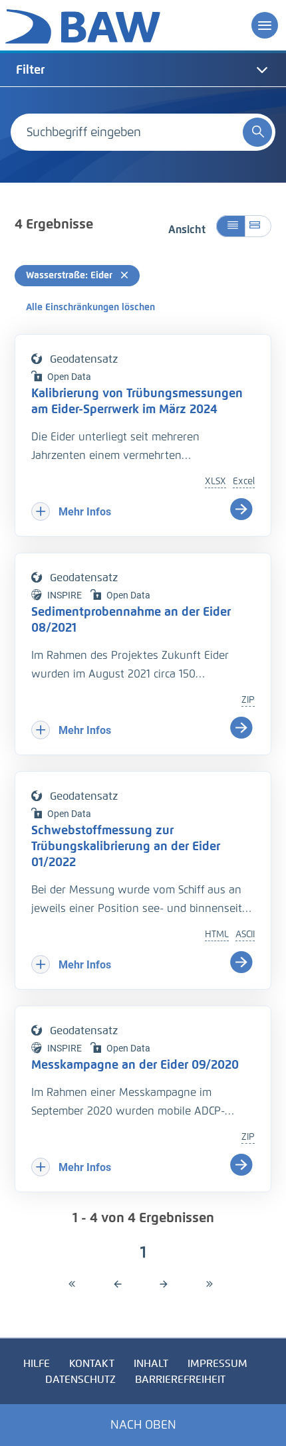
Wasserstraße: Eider (70, 275)
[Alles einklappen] (230, 226)
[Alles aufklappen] (258, 226)
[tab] (143, 69)
